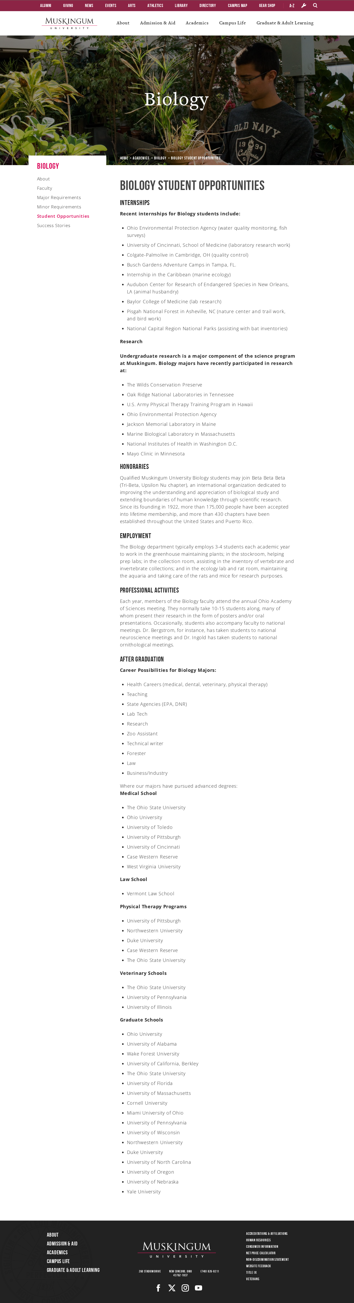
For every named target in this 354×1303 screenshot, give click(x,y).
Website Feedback (258, 1266)
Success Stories (53, 225)
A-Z (291, 5)
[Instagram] (185, 1288)
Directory (208, 5)
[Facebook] (158, 1288)
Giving (68, 5)
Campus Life (232, 23)
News (89, 5)
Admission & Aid (157, 23)
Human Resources (258, 1240)
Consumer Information (262, 1246)
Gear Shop (267, 5)
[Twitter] (172, 1288)
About (123, 23)
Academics (197, 23)
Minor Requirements (59, 207)
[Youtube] (199, 1288)
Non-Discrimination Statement (267, 1259)
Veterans (252, 1279)
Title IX (251, 1272)
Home (124, 158)
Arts (132, 5)
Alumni (45, 5)
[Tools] (303, 5)
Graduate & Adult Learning (285, 23)
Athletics (155, 5)
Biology (160, 158)
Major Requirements (59, 197)
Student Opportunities (63, 216)
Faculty (45, 188)
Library (181, 5)
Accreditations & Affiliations (267, 1233)
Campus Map (237, 5)
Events (110, 5)
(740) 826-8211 (210, 1271)
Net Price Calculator (261, 1253)
